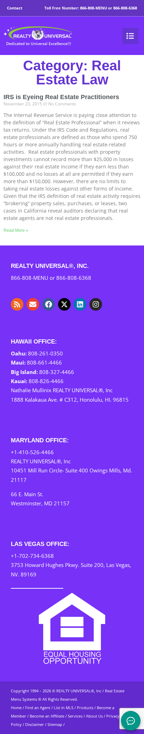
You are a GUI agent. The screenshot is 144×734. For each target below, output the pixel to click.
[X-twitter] (64, 304)
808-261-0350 (45, 353)
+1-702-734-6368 (32, 555)
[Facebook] (48, 304)
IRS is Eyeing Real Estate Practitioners (61, 97)
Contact (14, 8)
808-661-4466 (44, 362)
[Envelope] (33, 304)
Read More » (15, 230)
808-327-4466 (56, 371)
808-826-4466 (46, 381)
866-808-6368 (125, 8)
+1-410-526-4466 (32, 452)
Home (16, 707)
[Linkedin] (80, 304)
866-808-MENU (93, 8)
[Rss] (17, 304)
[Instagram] (95, 304)
